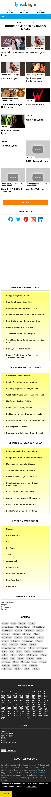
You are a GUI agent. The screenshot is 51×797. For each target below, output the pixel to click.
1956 (15, 698)
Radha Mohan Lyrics (21, 451)
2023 (34, 716)
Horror (32, 648)
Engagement (28, 641)
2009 (46, 711)
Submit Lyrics (6, 731)
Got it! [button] (6, 794)
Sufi (25, 665)
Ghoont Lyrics (23, 498)
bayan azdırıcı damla (22, 678)
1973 (21, 702)
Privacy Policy (7, 736)
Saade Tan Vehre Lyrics (21, 382)
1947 (9, 696)
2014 (27, 713)
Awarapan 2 (11, 561)
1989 (21, 707)
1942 (27, 694)
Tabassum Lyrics (20, 333)
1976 (40, 702)
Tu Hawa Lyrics (9, 145)
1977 (46, 702)
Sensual (43, 662)
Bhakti (5, 623)
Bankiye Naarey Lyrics (25, 420)
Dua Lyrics (18, 376)
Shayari (16, 665)
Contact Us (5, 740)
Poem (5, 658)
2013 (21, 713)
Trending (40, 12)
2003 (9, 711)
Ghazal (33, 644)
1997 (21, 709)
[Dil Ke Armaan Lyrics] (38, 149)
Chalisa (19, 630)
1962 (3, 700)
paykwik (35, 678)
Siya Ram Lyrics (19, 302)
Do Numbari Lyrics (24, 414)
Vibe (8, 542)
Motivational (38, 651)
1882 (3, 692)
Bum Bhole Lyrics (23, 321)
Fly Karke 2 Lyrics (18, 401)
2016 (39, 713)
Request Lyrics (7, 734)
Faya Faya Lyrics (22, 388)
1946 (3, 696)
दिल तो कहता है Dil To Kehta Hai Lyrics (35, 79)
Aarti (14, 623)
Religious (6, 662)
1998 (27, 709)
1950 (27, 696)
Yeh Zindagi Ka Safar (35, 74)
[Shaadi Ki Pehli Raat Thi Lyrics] (13, 177)
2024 (40, 716)
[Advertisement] (25, 254)
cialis (12, 678)
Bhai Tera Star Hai (14, 580)
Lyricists (4, 609)
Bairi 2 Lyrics (21, 492)
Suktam (36, 669)
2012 (15, 713)
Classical (27, 634)
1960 (40, 698)
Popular (24, 12)
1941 (21, 694)
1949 (21, 696)
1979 (9, 705)
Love (19, 651)
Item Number (42, 648)
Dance (37, 634)
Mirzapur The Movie (15, 573)
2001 (46, 709)
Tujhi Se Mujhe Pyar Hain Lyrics (11, 106)
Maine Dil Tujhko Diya (35, 48)
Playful (44, 655)
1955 (9, 698)
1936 (39, 692)
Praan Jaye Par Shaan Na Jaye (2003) (12, 184)
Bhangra (6, 634)
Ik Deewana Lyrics (35, 52)
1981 (21, 705)
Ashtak (22, 623)
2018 (3, 716)
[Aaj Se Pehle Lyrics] (13, 43)
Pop (13, 658)
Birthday (17, 634)
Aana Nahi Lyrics (35, 104)
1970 (3, 702)
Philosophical (32, 655)
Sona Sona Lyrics (10, 78)
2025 (46, 716)
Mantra (40, 630)
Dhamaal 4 (11, 586)
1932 (15, 692)
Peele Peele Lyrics (21, 308)
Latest (9, 12)
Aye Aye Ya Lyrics (35, 189)
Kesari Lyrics (21, 504)
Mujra (5, 655)
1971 (9, 702)
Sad (34, 662)
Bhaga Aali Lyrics (24, 457)
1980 (15, 705)
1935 (33, 692)
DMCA (3, 738)
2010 (3, 713)
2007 (34, 711)
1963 (9, 700)
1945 (46, 694)
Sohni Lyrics (19, 407)
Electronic (16, 641)
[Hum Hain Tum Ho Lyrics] (13, 121)
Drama (41, 637)
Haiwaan (10, 529)
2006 (28, 711)
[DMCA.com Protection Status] (8, 751)
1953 (45, 696)
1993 (46, 707)
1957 (21, 698)
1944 (40, 694)
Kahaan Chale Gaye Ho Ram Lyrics (23, 356)
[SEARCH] (48, 16)
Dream (5, 641)
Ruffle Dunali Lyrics (21, 511)
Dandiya (18, 637)
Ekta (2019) (6, 48)
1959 (33, 698)
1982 (27, 705)
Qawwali (31, 658)
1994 (3, 709)
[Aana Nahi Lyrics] (38, 95)
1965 (21, 700)
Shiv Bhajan (7, 669)
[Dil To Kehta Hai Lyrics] (38, 69)
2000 (40, 709)
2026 (3, 718)
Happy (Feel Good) (9, 648)
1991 (33, 707)
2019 (9, 716)
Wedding (34, 665)
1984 (40, 705)
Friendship (14, 644)
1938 (3, 694)
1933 (21, 692)
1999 (34, 709)
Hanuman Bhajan (23, 627)
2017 (46, 713)
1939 (9, 694)
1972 (15, 702)
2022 (28, 716)
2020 (15, 716)
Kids (4, 651)
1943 (33, 694)
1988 (15, 707)
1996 (15, 709)
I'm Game (10, 548)
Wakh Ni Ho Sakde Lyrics (25, 395)
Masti (28, 651)
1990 (27, 707)
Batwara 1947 (12, 567)
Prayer (21, 658)
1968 (40, 700)
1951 (33, 696)
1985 (46, 705)
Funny (24, 644)
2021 (21, 716)
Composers (6, 607)
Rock (16, 662)
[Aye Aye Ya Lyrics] (38, 177)
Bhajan (32, 623)
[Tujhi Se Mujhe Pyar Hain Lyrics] (13, 95)
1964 (15, 700)
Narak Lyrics (16, 426)
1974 (27, 702)
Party (22, 655)
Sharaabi (6, 665)
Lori (12, 651)
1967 (34, 700)
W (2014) (30, 101)
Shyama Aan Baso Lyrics (25, 314)
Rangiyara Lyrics (17, 295)
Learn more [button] (31, 787)
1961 (45, 698)
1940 (15, 694)
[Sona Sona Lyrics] (13, 69)
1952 (39, 696)
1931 (9, 692)
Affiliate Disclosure (8, 742)
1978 (3, 705)
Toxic (8, 554)
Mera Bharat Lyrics (19, 327)
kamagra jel (43, 678)
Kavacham (29, 630)
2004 (15, 711)
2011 (9, 713)
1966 (27, 700)
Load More (25, 203)
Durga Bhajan (8, 627)
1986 (3, 707)
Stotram (19, 669)
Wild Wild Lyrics (34, 120)
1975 (33, 702)
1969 (46, 700)
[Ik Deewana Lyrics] (38, 43)
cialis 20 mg (5, 678)
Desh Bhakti (30, 637)
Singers (4, 605)
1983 (33, 705)
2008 (40, 711)
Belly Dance (7, 637)
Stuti (27, 669)
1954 (3, 698)
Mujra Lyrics (20, 464)
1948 (15, 696)
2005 (21, 711)
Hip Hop (22, 648)
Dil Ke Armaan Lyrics (37, 161)
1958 (27, 698)
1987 (9, 707)
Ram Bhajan (7, 630)
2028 (28, 718)
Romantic (25, 662)
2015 (33, 713)
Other (14, 655)
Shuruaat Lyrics (21, 470)
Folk (4, 644)
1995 (9, 709)
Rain (39, 658)
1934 (27, 692)
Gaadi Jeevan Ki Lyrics (21, 476)
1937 (46, 692)
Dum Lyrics (18, 349)
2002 (3, 711)
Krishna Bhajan (39, 627)
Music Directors (7, 602)
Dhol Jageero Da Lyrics (24, 433)
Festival (39, 641)
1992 (39, 707)
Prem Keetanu (13, 535)
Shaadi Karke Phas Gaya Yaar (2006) (11, 100)
